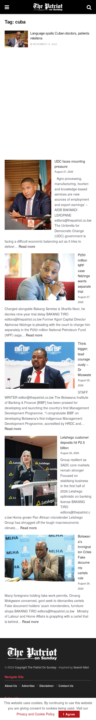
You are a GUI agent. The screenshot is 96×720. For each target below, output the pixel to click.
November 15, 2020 (44, 44)
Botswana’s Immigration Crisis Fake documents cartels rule (84, 557)
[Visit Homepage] (48, 7)
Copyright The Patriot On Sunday (35, 667)
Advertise (28, 686)
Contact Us (65, 686)
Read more (27, 246)
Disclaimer (46, 686)
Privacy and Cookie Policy (35, 714)
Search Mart (81, 667)
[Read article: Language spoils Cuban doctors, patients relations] (16, 39)
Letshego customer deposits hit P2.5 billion (74, 442)
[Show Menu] (7, 7)
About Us (11, 686)
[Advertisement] (48, 104)
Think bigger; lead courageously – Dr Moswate (84, 359)
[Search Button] (89, 7)
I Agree (69, 714)
